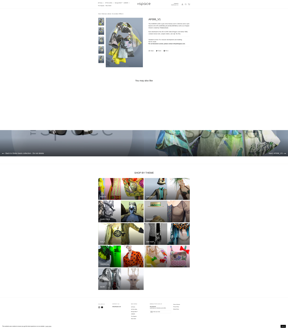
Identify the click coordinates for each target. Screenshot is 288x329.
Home (99, 13)
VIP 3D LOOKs (108, 2)
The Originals (101, 5)
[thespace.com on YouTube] (102, 307)
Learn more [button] (48, 326)
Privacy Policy (176, 306)
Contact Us (176, 3)
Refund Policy (176, 309)
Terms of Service (176, 304)
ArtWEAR (126, 2)
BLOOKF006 (173, 25)
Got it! (283, 326)
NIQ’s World (108, 5)
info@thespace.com (174, 4)
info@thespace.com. (179, 43)
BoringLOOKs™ (118, 2)
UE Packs (100, 2)
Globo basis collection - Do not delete (110, 13)
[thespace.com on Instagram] (99, 307)
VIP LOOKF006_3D (161, 25)
